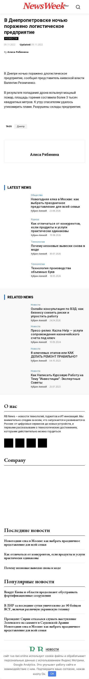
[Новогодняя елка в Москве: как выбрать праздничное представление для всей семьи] (16, 203)
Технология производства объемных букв (51, 270)
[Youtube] (42, 443)
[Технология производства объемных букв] (16, 272)
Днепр (21, 126)
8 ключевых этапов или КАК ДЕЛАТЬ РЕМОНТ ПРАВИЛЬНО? (54, 354)
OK (52, 673)
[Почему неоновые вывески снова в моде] (16, 250)
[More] (79, 62)
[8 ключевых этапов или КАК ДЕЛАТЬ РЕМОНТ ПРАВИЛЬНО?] (16, 356)
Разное (35, 219)
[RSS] (8, 443)
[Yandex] (31, 443)
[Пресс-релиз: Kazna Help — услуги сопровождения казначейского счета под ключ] (16, 334)
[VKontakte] (19, 443)
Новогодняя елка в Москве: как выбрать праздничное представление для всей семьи (55, 203)
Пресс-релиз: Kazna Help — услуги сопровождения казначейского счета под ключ (57, 334)
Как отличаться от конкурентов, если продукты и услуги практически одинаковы (56, 227)
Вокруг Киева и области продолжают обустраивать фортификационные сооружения (41, 594)
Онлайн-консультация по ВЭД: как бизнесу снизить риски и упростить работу (57, 312)
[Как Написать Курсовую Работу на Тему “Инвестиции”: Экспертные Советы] (16, 379)
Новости (11, 38)
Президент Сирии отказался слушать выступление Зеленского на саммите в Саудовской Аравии (40, 621)
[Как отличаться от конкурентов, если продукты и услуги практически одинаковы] (16, 227)
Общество (37, 195)
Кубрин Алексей (39, 210)
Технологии (38, 242)
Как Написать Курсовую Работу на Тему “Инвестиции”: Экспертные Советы (57, 378)
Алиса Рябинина (18, 51)
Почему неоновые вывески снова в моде (32, 568)
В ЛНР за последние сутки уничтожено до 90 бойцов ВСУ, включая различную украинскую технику (42, 607)
